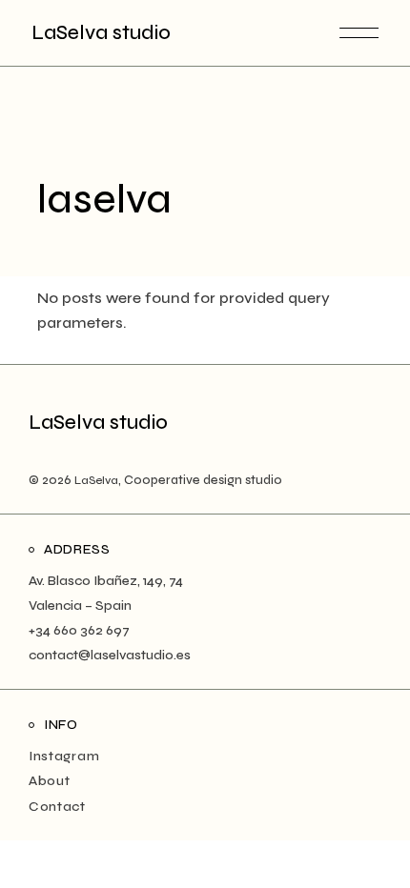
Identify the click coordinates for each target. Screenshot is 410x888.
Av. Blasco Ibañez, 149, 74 (106, 581)
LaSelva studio (101, 33)
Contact (57, 806)
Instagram (64, 756)
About (50, 781)
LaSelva (96, 480)
